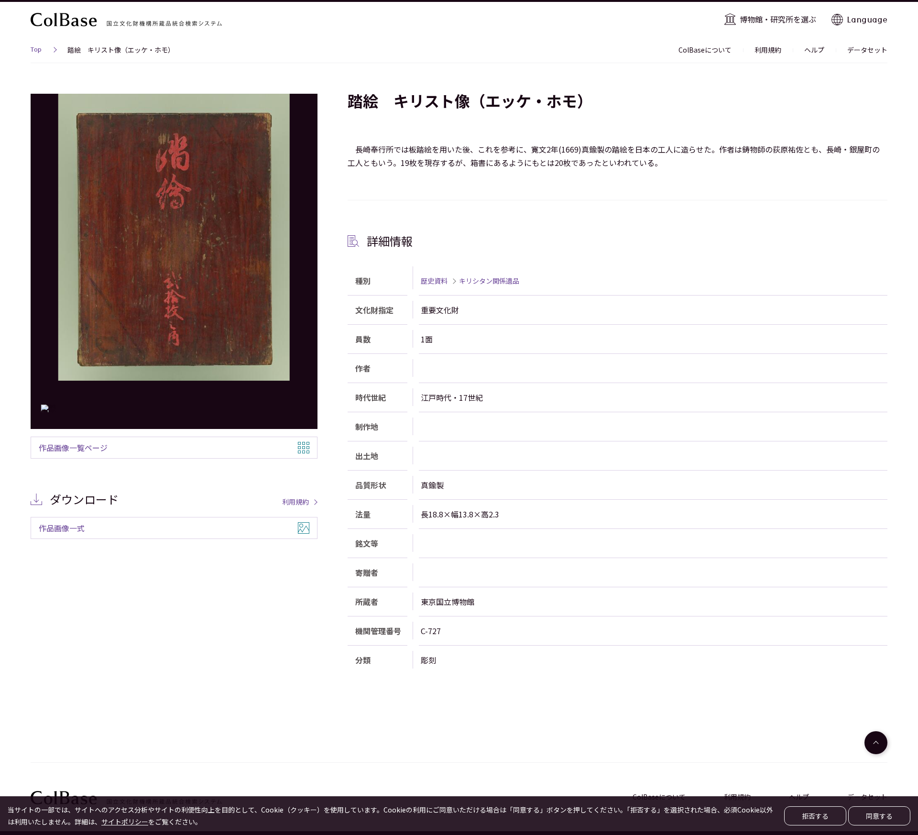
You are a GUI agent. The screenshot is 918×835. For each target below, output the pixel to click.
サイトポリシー (124, 821)
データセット (867, 50)
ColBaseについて (705, 50)
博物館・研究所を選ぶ (778, 19)
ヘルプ (814, 50)
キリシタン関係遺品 (489, 281)
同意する (879, 816)
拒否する (815, 816)
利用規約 (767, 50)
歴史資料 (434, 281)
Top (36, 51)
